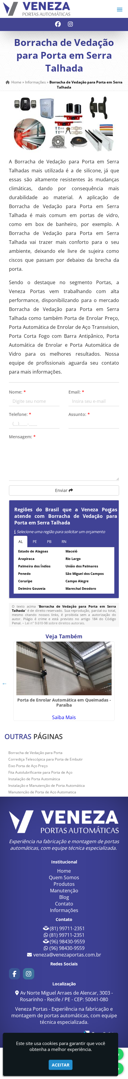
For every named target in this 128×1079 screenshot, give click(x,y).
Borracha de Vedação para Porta (35, 752)
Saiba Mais (64, 717)
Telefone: (20, 414)
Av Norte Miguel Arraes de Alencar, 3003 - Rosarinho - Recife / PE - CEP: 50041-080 (66, 996)
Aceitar (60, 1065)
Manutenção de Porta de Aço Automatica (42, 792)
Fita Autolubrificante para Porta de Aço (40, 772)
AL (20, 541)
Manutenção (64, 890)
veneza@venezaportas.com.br (67, 954)
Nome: (17, 392)
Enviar (62, 490)
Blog (64, 897)
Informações (64, 910)
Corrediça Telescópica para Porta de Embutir (45, 759)
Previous (4, 683)
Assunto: (79, 414)
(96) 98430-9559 (67, 941)
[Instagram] (70, 24)
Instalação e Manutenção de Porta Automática (46, 785)
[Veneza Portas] (64, 821)
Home (64, 871)
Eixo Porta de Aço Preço (28, 765)
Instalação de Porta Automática (34, 778)
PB (49, 541)
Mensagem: (22, 436)
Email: (76, 392)
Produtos (64, 884)
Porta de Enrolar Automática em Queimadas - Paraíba (64, 702)
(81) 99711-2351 (67, 928)
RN (64, 541)
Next (109, 683)
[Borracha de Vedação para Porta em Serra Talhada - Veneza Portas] (36, 8)
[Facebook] (58, 24)
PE (35, 541)
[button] (119, 9)
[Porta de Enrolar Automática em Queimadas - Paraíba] (64, 668)
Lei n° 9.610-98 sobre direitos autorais (54, 623)
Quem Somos (64, 877)
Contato (64, 903)
